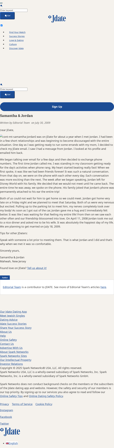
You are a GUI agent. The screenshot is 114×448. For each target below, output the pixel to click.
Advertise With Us (11, 348)
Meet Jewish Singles (12, 315)
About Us (6, 332)
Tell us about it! (37, 268)
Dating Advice (9, 319)
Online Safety (8, 340)
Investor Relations (11, 364)
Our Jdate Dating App (13, 311)
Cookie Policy (43, 404)
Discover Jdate (16, 48)
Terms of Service (22, 404)
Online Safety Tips (11, 396)
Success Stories (17, 36)
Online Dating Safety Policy (46, 396)
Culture (13, 44)
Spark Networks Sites (13, 356)
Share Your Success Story (15, 327)
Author (5, 277)
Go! (8, 15)
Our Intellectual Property (15, 360)
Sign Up (57, 106)
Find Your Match (17, 32)
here (103, 287)
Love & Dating (16, 40)
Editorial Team (12, 287)
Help (3, 336)
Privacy (4, 404)
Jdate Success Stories (13, 323)
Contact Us (7, 344)
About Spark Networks (14, 352)
